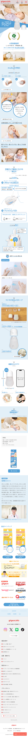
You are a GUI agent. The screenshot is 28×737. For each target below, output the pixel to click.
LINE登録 (22, 2)
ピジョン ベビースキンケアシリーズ (10, 704)
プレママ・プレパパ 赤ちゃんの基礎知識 (11, 668)
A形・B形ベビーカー (7, 709)
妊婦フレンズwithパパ (7, 671)
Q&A (20, 613)
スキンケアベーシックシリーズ (9, 707)
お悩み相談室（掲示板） (8, 684)
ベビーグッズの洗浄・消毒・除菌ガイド (11, 696)
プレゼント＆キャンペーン (8, 661)
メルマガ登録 (14, 635)
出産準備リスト (6, 652)
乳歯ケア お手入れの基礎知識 (9, 702)
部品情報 (14, 613)
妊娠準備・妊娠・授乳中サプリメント (10, 691)
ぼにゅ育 (4, 676)
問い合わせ (10, 730)
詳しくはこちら (14, 471)
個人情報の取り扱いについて (19, 728)
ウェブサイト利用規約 (7, 728)
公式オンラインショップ (20, 734)
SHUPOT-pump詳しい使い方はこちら (14, 604)
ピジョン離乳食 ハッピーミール (9, 699)
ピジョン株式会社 (16, 730)
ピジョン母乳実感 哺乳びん (8, 694)
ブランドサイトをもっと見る (10, 715)
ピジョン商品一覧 (6, 644)
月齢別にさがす (17, 2)
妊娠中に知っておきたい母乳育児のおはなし (12, 673)
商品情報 (9, 613)
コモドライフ (5, 681)
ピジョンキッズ (6, 712)
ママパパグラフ (6, 679)
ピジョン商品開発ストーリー (9, 649)
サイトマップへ (14, 720)
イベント (4, 659)
